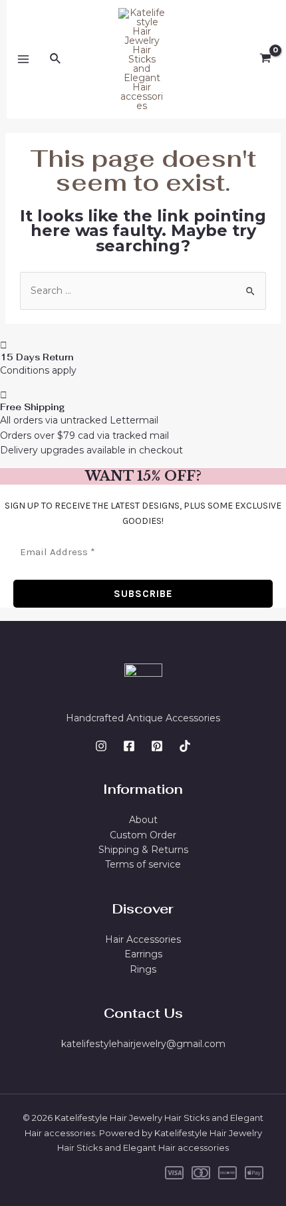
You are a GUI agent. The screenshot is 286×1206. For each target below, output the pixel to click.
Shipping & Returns (143, 850)
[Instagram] (101, 746)
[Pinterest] (157, 746)
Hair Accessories (143, 939)
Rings (143, 969)
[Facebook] (129, 746)
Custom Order (143, 835)
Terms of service (143, 864)
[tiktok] (185, 746)
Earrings (143, 954)
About (143, 820)
